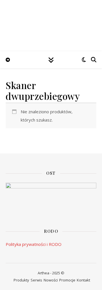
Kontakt (83, 280)
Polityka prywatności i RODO (33, 244)
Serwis (36, 280)
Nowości (51, 280)
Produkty (21, 280)
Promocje (67, 280)
